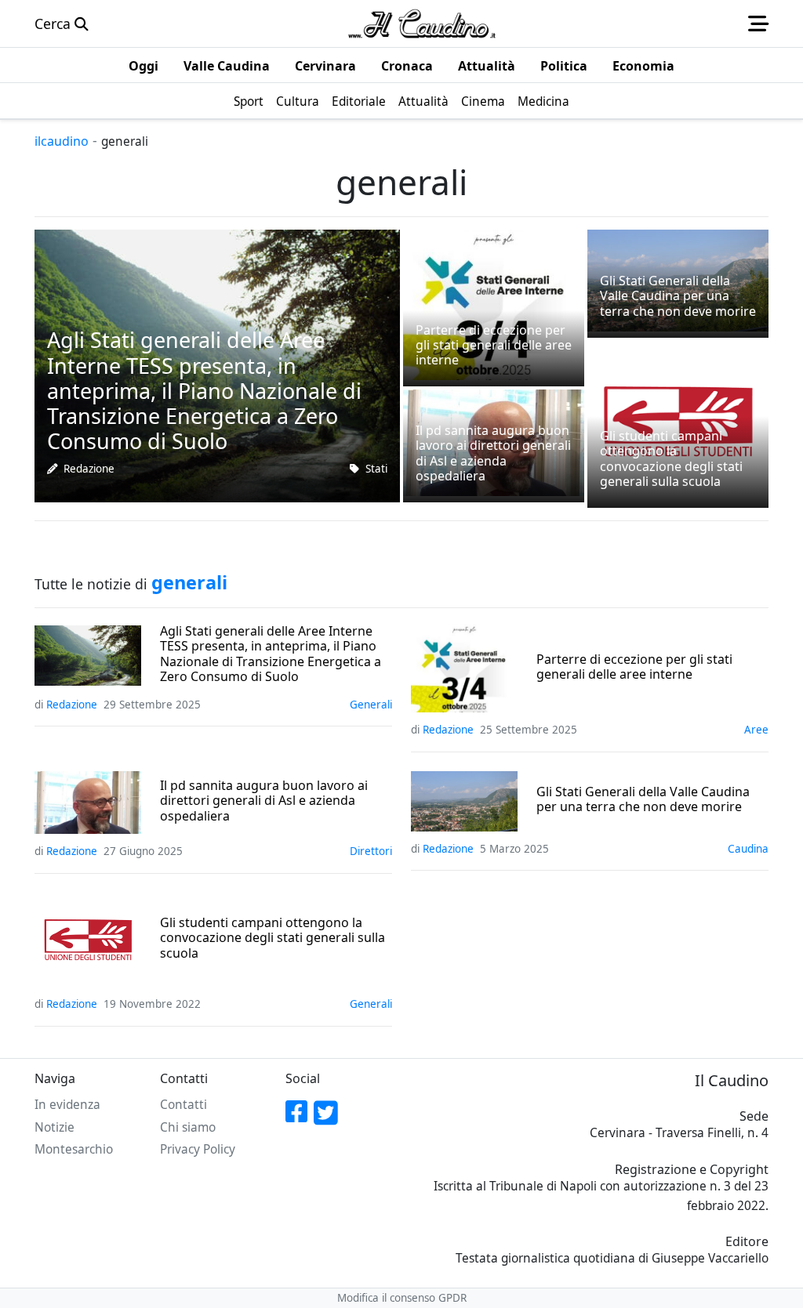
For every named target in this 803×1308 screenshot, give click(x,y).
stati (376, 469)
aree (756, 730)
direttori (371, 851)
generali (371, 704)
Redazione (89, 469)
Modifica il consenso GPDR (402, 1298)
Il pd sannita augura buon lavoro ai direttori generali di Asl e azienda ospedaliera (264, 801)
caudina (748, 849)
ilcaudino (62, 141)
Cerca (54, 23)
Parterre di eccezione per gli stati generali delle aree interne (634, 667)
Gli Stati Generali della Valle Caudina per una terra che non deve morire (643, 799)
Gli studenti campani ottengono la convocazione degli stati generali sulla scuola (272, 938)
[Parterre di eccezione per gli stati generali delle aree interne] (493, 303)
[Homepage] (421, 23)
